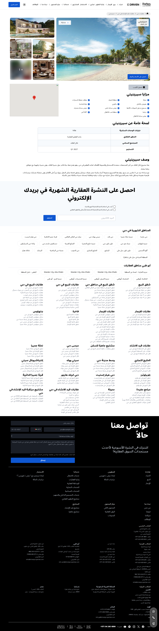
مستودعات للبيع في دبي (71, 302)
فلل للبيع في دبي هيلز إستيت (105, 385)
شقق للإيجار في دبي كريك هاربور (68, 380)
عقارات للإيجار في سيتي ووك (105, 319)
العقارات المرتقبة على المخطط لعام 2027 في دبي (27, 398)
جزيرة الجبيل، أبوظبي (101, 279)
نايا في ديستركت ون (72, 397)
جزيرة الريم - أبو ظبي (54, 279)
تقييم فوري (14, 4)
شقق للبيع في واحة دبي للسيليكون (103, 297)
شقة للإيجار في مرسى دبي (70, 351)
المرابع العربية (69, 243)
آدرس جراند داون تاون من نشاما (68, 405)
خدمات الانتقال (73, 475)
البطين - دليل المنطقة (28, 272)
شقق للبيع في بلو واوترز (143, 378)
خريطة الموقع (71, 626)
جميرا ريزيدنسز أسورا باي (71, 400)
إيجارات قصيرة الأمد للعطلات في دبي (102, 341)
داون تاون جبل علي (124, 250)
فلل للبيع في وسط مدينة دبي (105, 371)
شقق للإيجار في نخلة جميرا (34, 351)
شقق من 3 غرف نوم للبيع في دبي (139, 295)
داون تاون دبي (108, 243)
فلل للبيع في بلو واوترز (143, 385)
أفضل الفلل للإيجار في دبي (106, 322)
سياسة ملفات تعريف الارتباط (61, 626)
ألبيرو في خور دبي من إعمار (70, 410)
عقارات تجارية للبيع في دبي (70, 305)
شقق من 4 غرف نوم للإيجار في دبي (139, 324)
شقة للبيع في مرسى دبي (71, 348)
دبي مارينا (143, 237)
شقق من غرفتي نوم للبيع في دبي (140, 292)
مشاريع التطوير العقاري (70, 499)
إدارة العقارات (74, 479)
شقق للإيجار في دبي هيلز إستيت (104, 380)
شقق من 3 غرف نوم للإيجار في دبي (139, 322)
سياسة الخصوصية (79, 626)
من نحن (147, 507)
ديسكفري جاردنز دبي (49, 243)
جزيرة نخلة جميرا (127, 237)
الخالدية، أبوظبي (141, 279)
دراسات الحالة (109, 479)
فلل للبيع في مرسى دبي (71, 356)
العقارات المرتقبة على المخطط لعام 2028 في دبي (27, 401)
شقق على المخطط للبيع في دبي (140, 348)
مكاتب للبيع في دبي (72, 292)
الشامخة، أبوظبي (123, 279)
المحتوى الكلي (109, 507)
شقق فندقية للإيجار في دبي (105, 327)
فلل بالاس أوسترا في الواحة (70, 412)
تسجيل (49, 218)
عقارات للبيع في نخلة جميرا (34, 353)
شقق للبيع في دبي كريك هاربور (104, 292)
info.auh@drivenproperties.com (69, 562)
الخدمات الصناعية (72, 491)
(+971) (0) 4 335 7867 (141, 574)
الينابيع (107, 250)
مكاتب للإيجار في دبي (107, 329)
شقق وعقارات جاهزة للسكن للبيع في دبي (101, 348)
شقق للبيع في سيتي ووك (70, 363)
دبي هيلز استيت (30, 237)
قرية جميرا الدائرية (50, 237)
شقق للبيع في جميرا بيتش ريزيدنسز (103, 302)
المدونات (111, 515)
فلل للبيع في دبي (73, 287)
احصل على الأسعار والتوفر (138, 76)
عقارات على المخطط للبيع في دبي (139, 351)
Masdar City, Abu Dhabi (107, 272)
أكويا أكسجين (142, 250)
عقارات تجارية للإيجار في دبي (105, 331)
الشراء (148, 475)
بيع (114, 4)
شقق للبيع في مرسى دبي (106, 295)
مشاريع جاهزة (74, 511)
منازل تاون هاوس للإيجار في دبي (104, 324)
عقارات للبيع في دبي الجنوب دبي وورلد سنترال (27, 290)
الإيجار (110, 4)
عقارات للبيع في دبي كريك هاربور (68, 383)
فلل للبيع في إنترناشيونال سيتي (33, 371)
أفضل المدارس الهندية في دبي (105, 392)
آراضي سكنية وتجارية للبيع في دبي (67, 307)
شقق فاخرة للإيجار (73, 322)
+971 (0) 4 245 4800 (34, 551)
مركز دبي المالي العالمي (73, 237)
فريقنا (148, 511)
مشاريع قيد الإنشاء (72, 507)
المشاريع (76, 4)
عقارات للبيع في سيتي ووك (70, 368)
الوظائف (35, 4)
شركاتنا (148, 515)
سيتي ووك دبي (94, 237)
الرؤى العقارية (110, 511)
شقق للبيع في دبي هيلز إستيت (104, 378)
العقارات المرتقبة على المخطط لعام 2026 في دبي (27, 396)
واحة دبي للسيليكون (27, 243)
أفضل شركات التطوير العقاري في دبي (138, 402)
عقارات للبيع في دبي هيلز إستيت (104, 383)
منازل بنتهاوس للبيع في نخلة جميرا (31, 324)
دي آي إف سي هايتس (71, 407)
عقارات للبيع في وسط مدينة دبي (104, 368)
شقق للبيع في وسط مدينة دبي (104, 290)
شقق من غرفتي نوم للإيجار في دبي (139, 319)
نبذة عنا (44, 4)
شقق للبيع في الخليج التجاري (141, 363)
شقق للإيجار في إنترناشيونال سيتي (32, 366)
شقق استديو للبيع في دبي (142, 287)
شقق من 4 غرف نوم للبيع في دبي (139, 297)
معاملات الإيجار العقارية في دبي (140, 397)
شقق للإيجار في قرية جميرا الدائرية (32, 380)
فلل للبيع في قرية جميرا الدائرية (33, 385)
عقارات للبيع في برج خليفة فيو (33, 297)
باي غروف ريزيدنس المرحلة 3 (69, 392)
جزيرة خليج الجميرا (88, 243)
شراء (121, 4)
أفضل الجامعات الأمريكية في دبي (104, 397)
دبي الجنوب (75, 250)
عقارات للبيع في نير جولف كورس (32, 302)
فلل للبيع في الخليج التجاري (141, 371)
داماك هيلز (26, 250)
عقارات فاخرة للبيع (73, 314)
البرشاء (39, 250)
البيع (149, 479)
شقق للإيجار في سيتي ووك (70, 366)
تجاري (92, 4)
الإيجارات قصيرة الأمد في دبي (105, 339)
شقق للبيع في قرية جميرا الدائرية (104, 305)
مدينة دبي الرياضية (56, 250)
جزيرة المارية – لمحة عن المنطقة (136, 272)
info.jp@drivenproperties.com (105, 617)
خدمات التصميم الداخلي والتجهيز (66, 495)
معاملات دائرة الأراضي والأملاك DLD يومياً (136, 400)
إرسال (43, 460)
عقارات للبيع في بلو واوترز (142, 383)
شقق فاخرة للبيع (73, 317)
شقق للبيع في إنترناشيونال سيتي (32, 363)
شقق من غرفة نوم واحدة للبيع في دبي (138, 290)
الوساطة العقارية (73, 483)
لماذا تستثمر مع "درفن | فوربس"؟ (30, 475)
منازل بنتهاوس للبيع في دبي (69, 295)
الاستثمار (83, 4)
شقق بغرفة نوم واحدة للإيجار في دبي (139, 317)
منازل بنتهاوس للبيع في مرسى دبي (31, 322)
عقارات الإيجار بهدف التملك (141, 395)
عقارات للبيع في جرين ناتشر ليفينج (31, 300)
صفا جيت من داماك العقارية (69, 402)
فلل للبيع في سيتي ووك (71, 371)
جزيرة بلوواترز (142, 243)
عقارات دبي (140, 14)
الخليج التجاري (92, 250)
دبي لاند (110, 237)
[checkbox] (114, 207)
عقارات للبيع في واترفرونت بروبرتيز (32, 305)
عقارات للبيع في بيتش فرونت (33, 295)
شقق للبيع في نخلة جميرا (106, 307)
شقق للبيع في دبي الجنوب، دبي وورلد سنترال (100, 300)
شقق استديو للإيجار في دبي (141, 314)
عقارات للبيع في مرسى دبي (34, 287)
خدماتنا (66, 4)
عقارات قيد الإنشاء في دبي (125, 14)
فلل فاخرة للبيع (74, 319)
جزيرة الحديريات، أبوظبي (78, 279)
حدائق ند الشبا (74, 395)
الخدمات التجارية (72, 487)
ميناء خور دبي (125, 243)
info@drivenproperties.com (35, 559)
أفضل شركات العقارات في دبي (105, 395)
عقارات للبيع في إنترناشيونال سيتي (31, 368)
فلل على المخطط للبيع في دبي (140, 353)
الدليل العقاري (110, 402)
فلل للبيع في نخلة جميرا (35, 356)
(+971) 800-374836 (32, 554)
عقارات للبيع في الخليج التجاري (140, 368)
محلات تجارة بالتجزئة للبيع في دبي (67, 300)
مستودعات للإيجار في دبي (106, 334)
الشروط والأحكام (88, 626)
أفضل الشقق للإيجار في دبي (105, 317)
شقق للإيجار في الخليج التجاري (140, 366)
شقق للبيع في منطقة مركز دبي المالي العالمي (100, 287)
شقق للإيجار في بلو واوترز (142, 380)
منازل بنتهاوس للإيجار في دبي (105, 314)
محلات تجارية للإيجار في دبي (105, 336)
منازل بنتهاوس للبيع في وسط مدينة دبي (29, 319)
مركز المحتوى (55, 4)
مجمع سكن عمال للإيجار (143, 392)
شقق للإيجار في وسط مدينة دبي (104, 366)
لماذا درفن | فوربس (107, 475)
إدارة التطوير (100, 4)
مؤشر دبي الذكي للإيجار (107, 400)
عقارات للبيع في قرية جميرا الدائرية (31, 292)
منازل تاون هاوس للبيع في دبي (68, 290)
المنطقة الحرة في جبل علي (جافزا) (135, 257)
